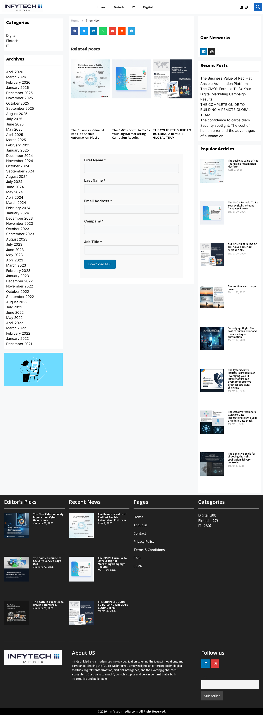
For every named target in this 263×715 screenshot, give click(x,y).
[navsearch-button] (258, 7)
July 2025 (14, 119)
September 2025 (20, 108)
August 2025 (16, 114)
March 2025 (16, 140)
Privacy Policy (144, 541)
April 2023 (14, 260)
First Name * (95, 160)
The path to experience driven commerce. (48, 603)
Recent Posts (214, 65)
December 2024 (19, 156)
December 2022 (19, 281)
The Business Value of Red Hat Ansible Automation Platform (87, 133)
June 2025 (15, 124)
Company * (94, 221)
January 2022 (17, 338)
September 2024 (20, 171)
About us (141, 525)
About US (83, 652)
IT (133, 7)
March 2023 (16, 265)
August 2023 (17, 239)
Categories (17, 22)
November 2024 (19, 161)
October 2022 (17, 292)
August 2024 (17, 176)
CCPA (138, 566)
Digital (148, 7)
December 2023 (19, 218)
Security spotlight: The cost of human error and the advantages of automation (227, 130)
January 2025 (17, 150)
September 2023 (20, 234)
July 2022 (14, 307)
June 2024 (15, 187)
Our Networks (215, 37)
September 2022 (20, 297)
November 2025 (19, 98)
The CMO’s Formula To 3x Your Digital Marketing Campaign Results (131, 133)
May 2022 (14, 318)
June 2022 (15, 312)
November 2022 (19, 286)
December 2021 (19, 344)
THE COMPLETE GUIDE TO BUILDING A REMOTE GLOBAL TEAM (172, 133)
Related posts (85, 49)
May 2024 (14, 192)
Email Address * (98, 201)
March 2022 (16, 328)
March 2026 (16, 77)
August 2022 (16, 302)
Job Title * (93, 242)
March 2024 (16, 203)
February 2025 (18, 145)
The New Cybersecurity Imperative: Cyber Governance (48, 517)
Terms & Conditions (149, 549)
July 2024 (14, 182)
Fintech (119, 7)
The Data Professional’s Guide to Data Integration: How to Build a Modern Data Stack (242, 416)
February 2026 (18, 82)
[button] (74, 31)
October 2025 (17, 103)
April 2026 (14, 72)
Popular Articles (217, 149)
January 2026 (17, 88)
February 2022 (18, 333)
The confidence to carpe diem (225, 120)
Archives (15, 59)
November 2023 (19, 223)
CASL (137, 558)
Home (101, 7)
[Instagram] (246, 7)
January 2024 (17, 213)
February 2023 (18, 271)
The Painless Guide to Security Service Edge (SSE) (47, 561)
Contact (140, 533)
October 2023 (17, 229)
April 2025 (14, 135)
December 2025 (19, 93)
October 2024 (17, 166)
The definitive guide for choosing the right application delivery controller (241, 458)
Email (205, 677)
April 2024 (14, 197)
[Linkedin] (241, 7)
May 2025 (14, 129)
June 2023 (15, 250)
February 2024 (18, 208)
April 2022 (14, 323)
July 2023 (14, 244)
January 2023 (17, 276)
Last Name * (95, 180)
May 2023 (14, 255)
